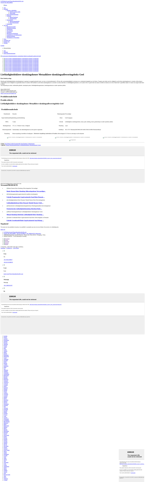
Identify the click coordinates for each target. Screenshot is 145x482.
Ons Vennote (10, 30)
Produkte (6, 9)
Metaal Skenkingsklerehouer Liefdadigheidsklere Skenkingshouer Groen (23, 145)
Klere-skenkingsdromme (12, 14)
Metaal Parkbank (14, 17)
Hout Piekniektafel (14, 22)
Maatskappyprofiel (11, 26)
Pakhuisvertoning (11, 36)
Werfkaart (3, 248)
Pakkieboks (9, 24)
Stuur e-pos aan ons (5, 93)
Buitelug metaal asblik (15, 11)
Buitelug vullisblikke (12, 10)
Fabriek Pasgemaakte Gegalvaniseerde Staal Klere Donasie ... (26, 197)
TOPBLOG (9, 248)
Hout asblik (12, 13)
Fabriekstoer (10, 29)
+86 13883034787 (8, 285)
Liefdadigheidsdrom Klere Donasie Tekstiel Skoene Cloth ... (25, 203)
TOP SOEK (16, 248)
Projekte (6, 43)
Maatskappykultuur (11, 28)
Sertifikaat (9, 32)
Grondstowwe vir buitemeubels (14, 35)
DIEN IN (3, 229)
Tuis (5, 7)
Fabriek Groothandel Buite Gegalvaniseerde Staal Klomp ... (25, 220)
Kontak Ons (6, 41)
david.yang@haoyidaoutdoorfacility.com (13, 274)
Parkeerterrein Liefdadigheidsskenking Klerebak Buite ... (24, 209)
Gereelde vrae (7, 40)
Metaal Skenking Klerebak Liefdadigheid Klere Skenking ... (25, 214)
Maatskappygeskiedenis (12, 33)
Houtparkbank (13, 18)
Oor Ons (6, 25)
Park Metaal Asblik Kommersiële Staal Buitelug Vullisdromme (20, 143)
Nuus (5, 39)
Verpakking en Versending (13, 37)
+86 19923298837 (8, 259)
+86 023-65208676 (8, 262)
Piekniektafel (10, 20)
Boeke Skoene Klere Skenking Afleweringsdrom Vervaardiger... (26, 191)
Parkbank (9, 16)
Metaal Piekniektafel (14, 21)
